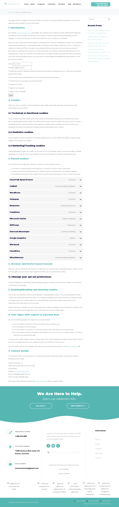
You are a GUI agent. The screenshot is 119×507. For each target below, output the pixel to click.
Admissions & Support (22, 431)
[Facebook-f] (48, 446)
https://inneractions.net (24, 33)
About (32, 4)
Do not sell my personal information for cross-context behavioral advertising (34, 77)
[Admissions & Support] (10, 432)
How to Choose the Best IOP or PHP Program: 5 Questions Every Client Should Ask (98, 58)
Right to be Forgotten (17, 88)
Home (26, 4)
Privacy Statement (72, 346)
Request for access (16, 84)
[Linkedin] (53, 446)
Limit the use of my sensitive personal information (26, 81)
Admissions (77, 4)
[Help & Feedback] (10, 464)
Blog (69, 4)
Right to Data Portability (18, 91)
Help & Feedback (20, 463)
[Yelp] (58, 446)
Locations (61, 4)
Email (10, 67)
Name (10, 64)
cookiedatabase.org (41, 381)
